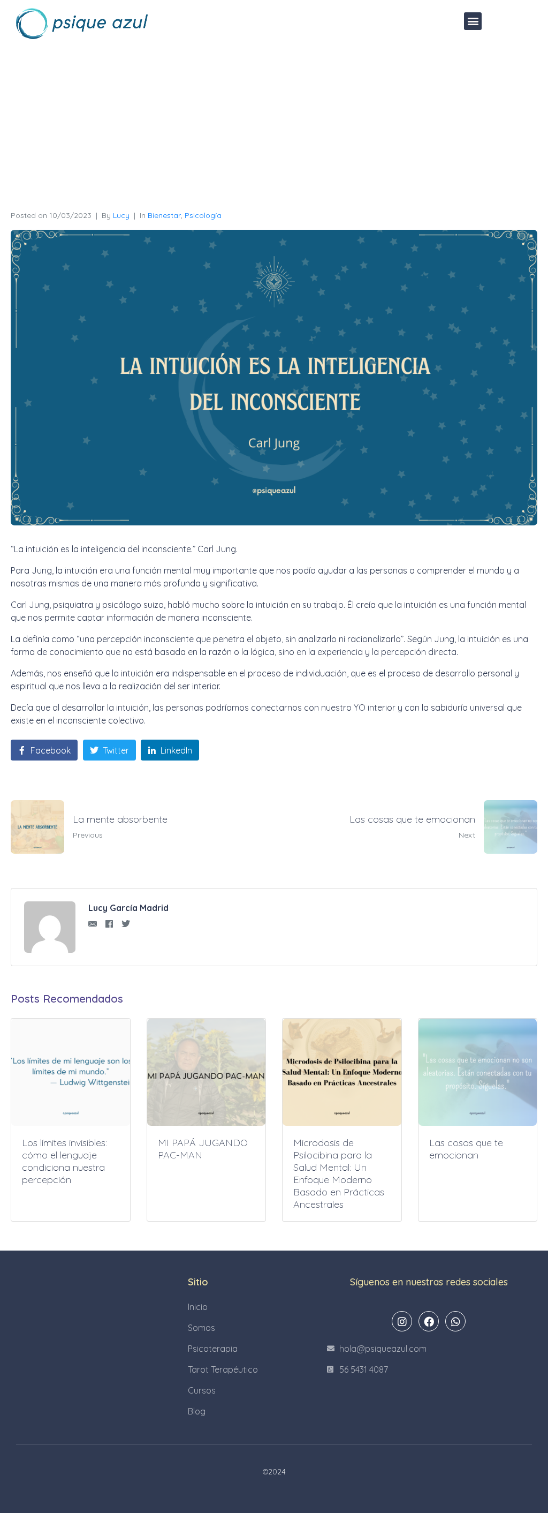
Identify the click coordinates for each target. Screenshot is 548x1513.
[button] (473, 21)
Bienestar (164, 215)
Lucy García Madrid (128, 907)
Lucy (121, 215)
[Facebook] (428, 1321)
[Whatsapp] (455, 1321)
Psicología (203, 215)
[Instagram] (402, 1321)
